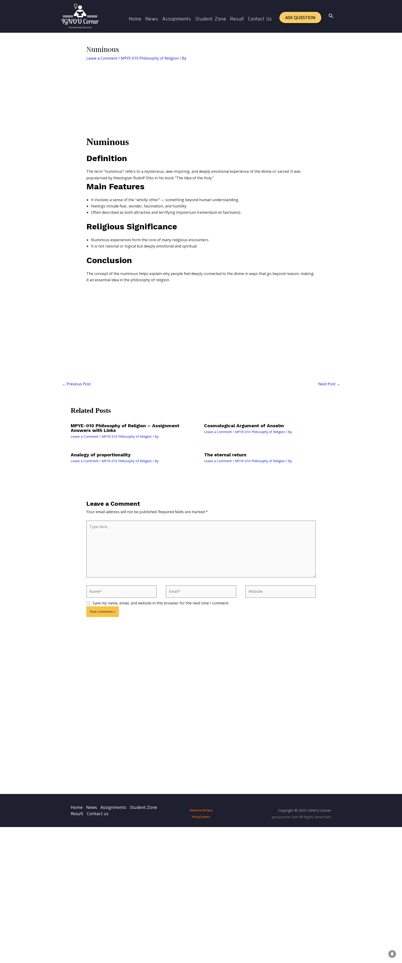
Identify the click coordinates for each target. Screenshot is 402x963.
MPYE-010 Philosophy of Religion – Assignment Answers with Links (125, 428)
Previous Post (76, 384)
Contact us (260, 19)
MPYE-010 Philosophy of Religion (150, 58)
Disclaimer (196, 810)
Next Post (329, 384)
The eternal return (225, 455)
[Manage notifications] (392, 954)
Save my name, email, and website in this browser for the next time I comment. (161, 603)
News (152, 19)
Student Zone (210, 19)
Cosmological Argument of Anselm (244, 425)
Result (237, 19)
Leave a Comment (101, 58)
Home (135, 19)
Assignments (176, 19)
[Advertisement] (201, 101)
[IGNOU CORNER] (80, 15)
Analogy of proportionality (101, 455)
